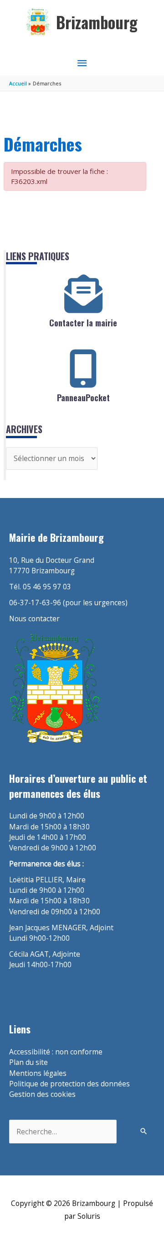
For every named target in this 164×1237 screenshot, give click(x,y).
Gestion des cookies (42, 1094)
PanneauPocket (83, 398)
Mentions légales (38, 1073)
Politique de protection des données (69, 1084)
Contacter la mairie (83, 323)
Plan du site (28, 1062)
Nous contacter (34, 618)
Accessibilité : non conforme (55, 1052)
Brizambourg (97, 22)
